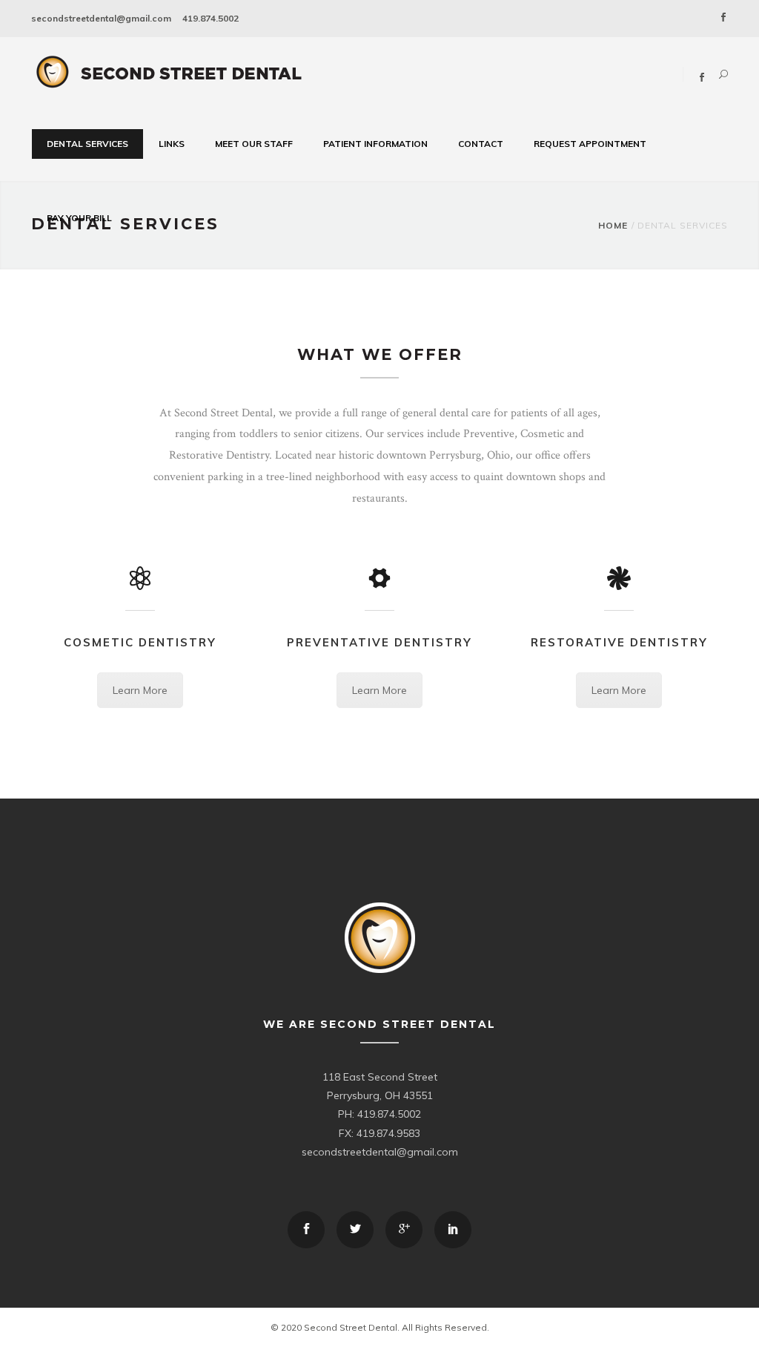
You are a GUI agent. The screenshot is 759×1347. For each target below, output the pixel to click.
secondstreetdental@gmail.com (101, 18)
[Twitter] (355, 1229)
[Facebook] (723, 18)
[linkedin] (452, 1229)
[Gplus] (403, 1229)
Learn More (140, 690)
